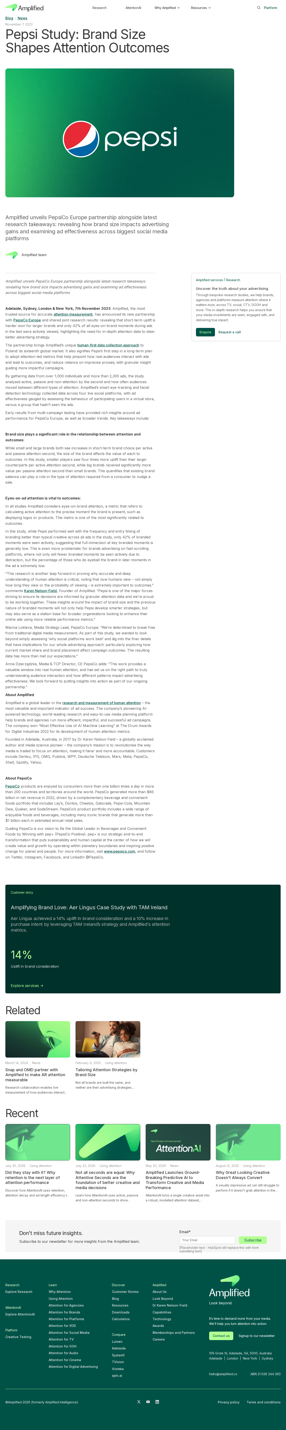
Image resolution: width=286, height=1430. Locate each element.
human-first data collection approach (108, 345)
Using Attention (61, 1298)
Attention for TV (61, 1339)
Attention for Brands (64, 1312)
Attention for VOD (62, 1326)
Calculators (121, 1319)
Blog (115, 1298)
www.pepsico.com (119, 851)
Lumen (117, 1341)
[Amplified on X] (139, 1402)
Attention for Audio (63, 1353)
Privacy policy (229, 1402)
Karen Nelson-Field (40, 591)
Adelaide (119, 1348)
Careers (159, 1339)
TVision (118, 1362)
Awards (158, 1326)
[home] (24, 8)
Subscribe (252, 1240)
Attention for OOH (62, 1346)
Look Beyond (163, 1298)
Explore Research (18, 1292)
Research (233, 280)
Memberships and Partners (174, 1332)
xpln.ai (117, 1375)
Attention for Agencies (66, 1305)
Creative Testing (18, 1337)
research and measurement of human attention (101, 703)
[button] (167, 8)
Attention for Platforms (66, 1319)
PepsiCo (12, 786)
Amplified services (209, 280)
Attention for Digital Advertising (73, 1366)
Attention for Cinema (65, 1360)
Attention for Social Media (69, 1332)
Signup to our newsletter (257, 1336)
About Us (160, 1292)
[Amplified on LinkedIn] (157, 1402)
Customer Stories (125, 1292)
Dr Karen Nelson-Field (170, 1305)
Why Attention (60, 1292)
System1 (118, 1355)
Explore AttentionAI (20, 1314)
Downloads (121, 1312)
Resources (120, 1305)
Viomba (118, 1369)
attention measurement (73, 314)
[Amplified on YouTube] (148, 1402)
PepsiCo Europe (27, 320)
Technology (162, 1319)
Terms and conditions (264, 1402)
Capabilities (162, 1312)
